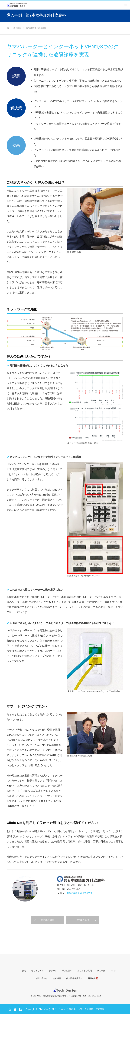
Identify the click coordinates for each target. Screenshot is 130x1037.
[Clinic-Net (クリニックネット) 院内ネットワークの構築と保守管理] (17, 4)
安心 (24, 970)
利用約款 (92, 978)
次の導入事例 (82, 920)
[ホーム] (8, 23)
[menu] (125, 4)
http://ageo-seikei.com (79, 892)
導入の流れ (67, 970)
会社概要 (57, 978)
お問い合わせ (41, 978)
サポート (53, 970)
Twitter (9, 1009)
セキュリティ (37, 970)
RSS (20, 1009)
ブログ (113, 970)
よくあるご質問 (84, 970)
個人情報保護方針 (74, 978)
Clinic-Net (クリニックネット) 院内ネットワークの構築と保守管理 (71, 1009)
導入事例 (101, 970)
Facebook (14, 1009)
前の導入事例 (47, 920)
